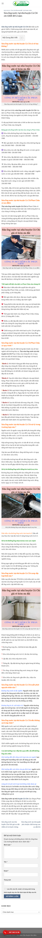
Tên (5, 862)
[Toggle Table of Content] (20, 38)
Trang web (7, 880)
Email (6, 871)
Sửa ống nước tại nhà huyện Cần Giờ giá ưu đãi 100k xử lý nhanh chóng (10, 824)
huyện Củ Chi (23, 799)
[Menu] (2, 3)
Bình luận (7, 845)
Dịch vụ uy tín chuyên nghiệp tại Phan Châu (18, 10)
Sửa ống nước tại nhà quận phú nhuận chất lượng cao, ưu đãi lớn (31, 824)
